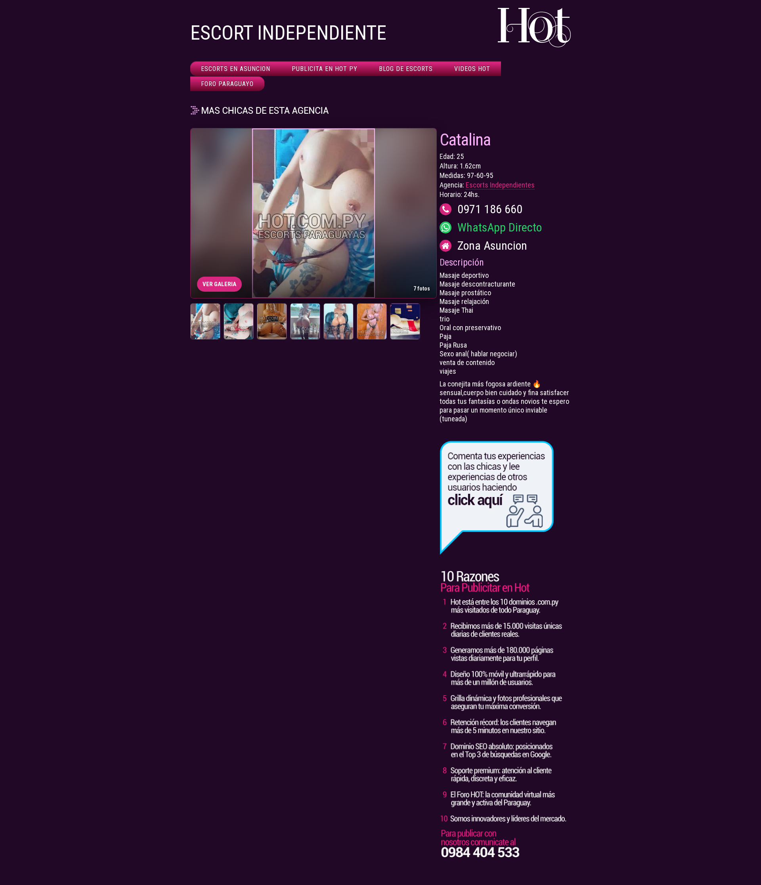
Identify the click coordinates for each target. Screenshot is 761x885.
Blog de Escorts (406, 69)
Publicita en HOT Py (325, 69)
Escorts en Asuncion (235, 69)
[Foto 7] (405, 321)
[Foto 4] (305, 321)
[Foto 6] (372, 321)
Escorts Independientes (500, 185)
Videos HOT (472, 69)
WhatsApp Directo (499, 227)
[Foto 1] (205, 321)
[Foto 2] (239, 321)
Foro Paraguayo (227, 84)
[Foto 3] (272, 321)
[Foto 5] (338, 321)
